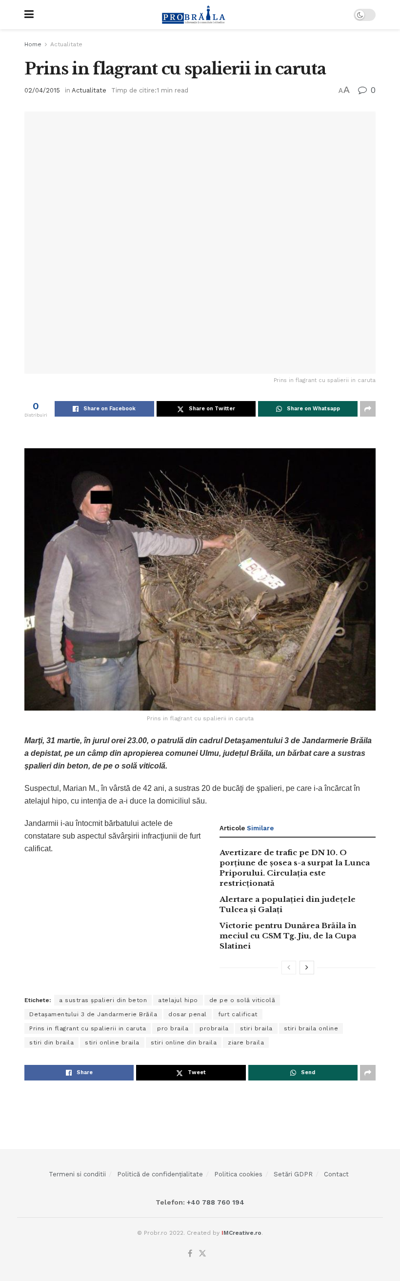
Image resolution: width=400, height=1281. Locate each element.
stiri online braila (112, 1042)
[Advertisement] (200, 1112)
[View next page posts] (307, 967)
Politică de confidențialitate (160, 1174)
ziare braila (246, 1042)
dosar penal (187, 1014)
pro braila (172, 1028)
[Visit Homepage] (193, 14)
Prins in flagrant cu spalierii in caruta (87, 1028)
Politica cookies (238, 1174)
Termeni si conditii (77, 1174)
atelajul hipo (178, 1000)
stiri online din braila (184, 1042)
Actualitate (66, 44)
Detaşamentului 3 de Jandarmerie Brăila (93, 1014)
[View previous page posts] (288, 967)
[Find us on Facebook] (190, 1254)
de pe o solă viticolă (242, 1000)
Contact (336, 1174)
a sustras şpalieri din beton (103, 1000)
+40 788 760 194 (214, 1202)
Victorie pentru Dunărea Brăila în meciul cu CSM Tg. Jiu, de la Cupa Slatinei (288, 936)
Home (32, 44)
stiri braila (256, 1028)
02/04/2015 (42, 90)
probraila (214, 1028)
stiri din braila (51, 1042)
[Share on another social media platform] (368, 409)
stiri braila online (311, 1028)
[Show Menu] (29, 14)
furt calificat (238, 1014)
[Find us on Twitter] (202, 1254)
